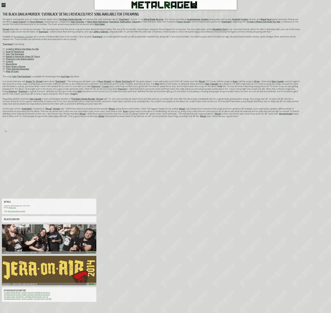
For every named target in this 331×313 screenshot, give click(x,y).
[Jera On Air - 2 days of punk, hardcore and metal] (49, 270)
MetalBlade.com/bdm (23, 36)
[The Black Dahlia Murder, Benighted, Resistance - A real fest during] (49, 239)
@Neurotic (12, 208)
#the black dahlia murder (16, 211)
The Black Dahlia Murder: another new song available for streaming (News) (27, 293)
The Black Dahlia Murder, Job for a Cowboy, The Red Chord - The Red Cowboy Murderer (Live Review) (28, 300)
